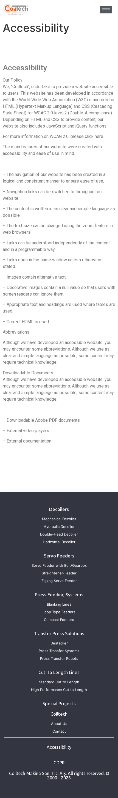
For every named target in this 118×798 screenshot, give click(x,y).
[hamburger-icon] (106, 9)
